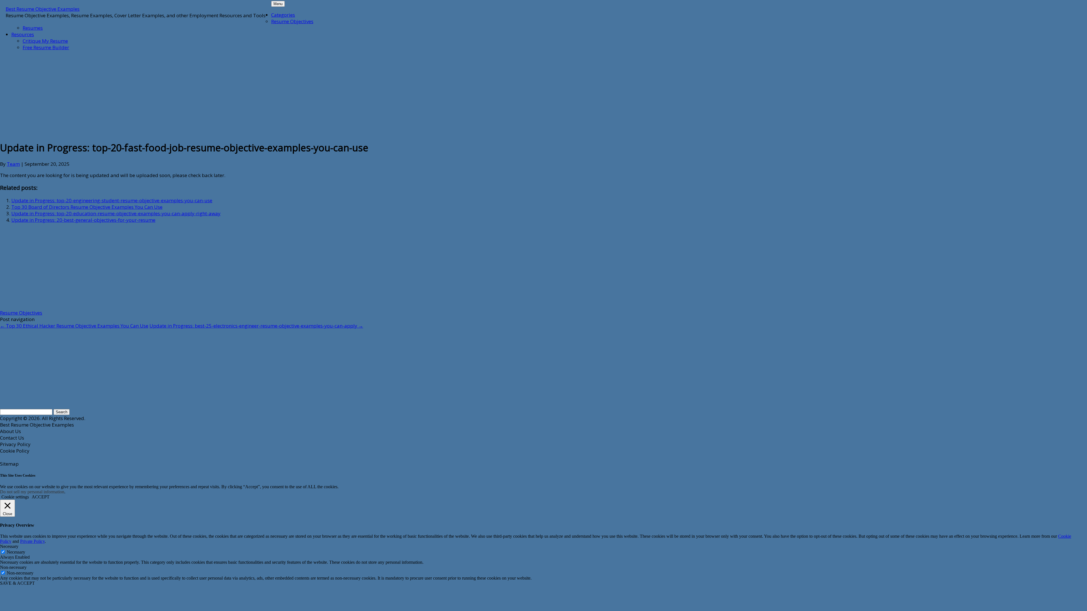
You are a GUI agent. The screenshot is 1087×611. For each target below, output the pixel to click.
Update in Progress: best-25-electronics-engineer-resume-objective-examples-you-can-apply (256, 325)
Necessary (16, 552)
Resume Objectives (292, 21)
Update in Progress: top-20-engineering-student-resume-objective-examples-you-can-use (111, 200)
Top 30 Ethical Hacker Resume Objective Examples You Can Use (74, 325)
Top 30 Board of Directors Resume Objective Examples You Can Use (86, 207)
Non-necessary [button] (13, 567)
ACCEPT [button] (41, 496)
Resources (22, 34)
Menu (278, 4)
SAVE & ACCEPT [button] (17, 583)
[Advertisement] (137, 95)
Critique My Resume (45, 41)
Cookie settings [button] (15, 496)
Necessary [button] (9, 546)
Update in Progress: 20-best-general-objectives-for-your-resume (83, 220)
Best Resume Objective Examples (43, 9)
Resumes (33, 28)
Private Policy (32, 541)
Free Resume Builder (46, 47)
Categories (283, 15)
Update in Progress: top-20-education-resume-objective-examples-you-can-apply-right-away (116, 213)
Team (13, 164)
